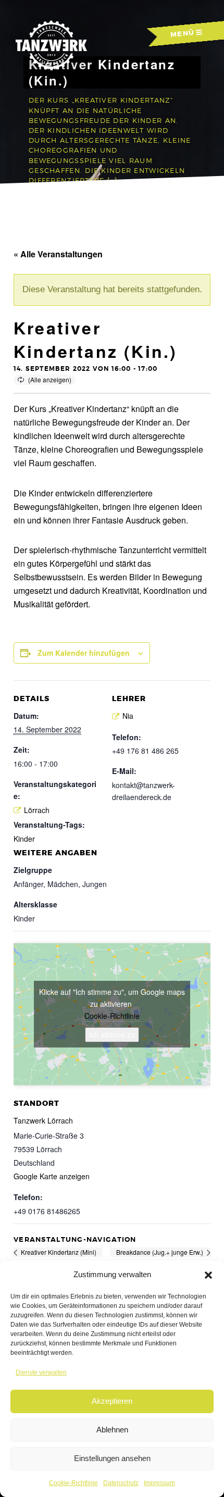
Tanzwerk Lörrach (43, 1120)
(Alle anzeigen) (49, 379)
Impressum (159, 1483)
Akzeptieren (112, 1400)
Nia (127, 715)
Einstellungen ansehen (112, 1458)
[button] (208, 1275)
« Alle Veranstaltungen (58, 254)
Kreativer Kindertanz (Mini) (57, 1252)
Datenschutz (121, 1483)
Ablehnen (112, 1429)
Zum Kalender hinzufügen (84, 652)
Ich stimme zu (112, 1034)
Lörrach (36, 810)
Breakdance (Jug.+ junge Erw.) (160, 1252)
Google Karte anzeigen (52, 1176)
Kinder (24, 838)
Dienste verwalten (41, 1372)
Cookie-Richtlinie (73, 1483)
